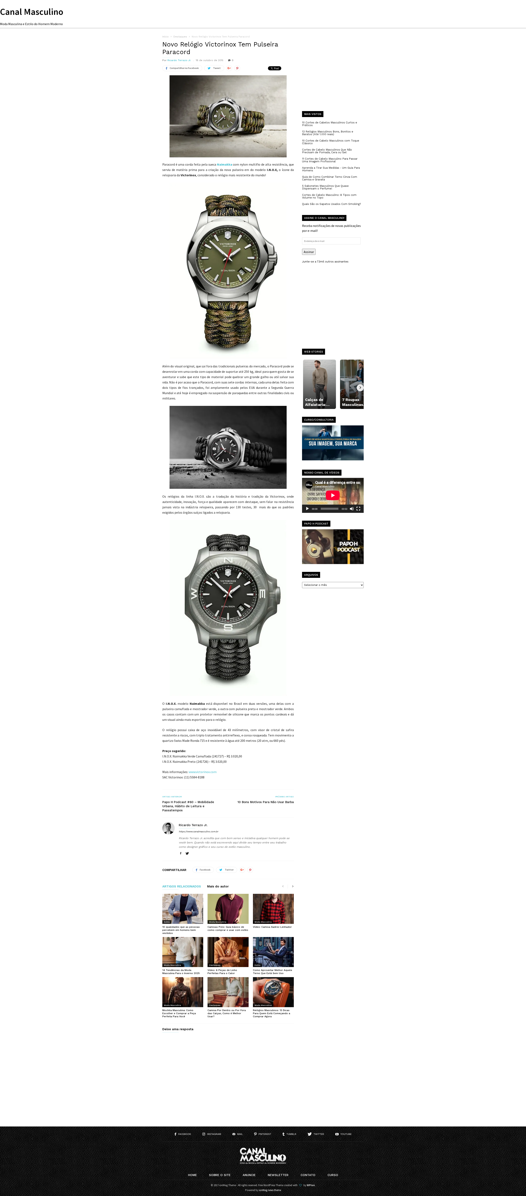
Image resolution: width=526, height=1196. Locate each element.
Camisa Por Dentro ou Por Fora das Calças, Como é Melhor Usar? (227, 1013)
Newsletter (278, 1175)
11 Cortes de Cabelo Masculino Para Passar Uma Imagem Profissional (330, 160)
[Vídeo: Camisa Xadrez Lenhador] (273, 909)
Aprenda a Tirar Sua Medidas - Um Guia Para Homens (331, 169)
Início (165, 36)
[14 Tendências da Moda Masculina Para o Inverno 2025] (182, 952)
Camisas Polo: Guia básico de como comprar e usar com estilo (228, 928)
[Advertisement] (333, 76)
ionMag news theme (270, 1190)
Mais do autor (218, 886)
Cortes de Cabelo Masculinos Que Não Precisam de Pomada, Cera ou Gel (327, 151)
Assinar (309, 252)
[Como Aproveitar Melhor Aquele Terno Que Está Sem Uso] (273, 952)
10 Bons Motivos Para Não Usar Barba (266, 802)
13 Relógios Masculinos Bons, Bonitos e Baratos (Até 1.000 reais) (327, 133)
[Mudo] (352, 509)
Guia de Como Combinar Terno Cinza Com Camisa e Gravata (329, 178)
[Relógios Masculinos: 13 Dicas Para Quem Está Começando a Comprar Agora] (273, 992)
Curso (333, 1175)
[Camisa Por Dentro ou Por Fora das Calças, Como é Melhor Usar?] (228, 992)
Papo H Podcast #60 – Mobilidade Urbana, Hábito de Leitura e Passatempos (188, 806)
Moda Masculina (217, 922)
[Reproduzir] (307, 509)
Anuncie (249, 1175)
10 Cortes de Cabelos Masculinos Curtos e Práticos (329, 124)
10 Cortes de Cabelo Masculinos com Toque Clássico (330, 142)
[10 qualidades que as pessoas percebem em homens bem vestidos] (182, 909)
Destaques (214, 965)
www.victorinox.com (203, 772)
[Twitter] (187, 853)
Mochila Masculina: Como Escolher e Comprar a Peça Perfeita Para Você (179, 1013)
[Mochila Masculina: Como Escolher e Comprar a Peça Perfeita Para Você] (182, 992)
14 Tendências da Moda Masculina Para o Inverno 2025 (181, 972)
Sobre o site (220, 1175)
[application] (333, 495)
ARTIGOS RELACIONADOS (181, 886)
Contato (308, 1175)
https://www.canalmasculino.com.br (198, 831)
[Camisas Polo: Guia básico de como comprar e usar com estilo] (228, 909)
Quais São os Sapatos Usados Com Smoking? (331, 204)
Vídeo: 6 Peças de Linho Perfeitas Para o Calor (222, 972)
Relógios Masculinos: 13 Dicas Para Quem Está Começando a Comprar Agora (271, 1013)
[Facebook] (180, 853)
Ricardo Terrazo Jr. (179, 60)
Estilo (167, 922)
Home (192, 1175)
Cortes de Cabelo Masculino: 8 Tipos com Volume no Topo (329, 196)
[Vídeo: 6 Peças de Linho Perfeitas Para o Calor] (228, 952)
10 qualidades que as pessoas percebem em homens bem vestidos (181, 930)
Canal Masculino (31, 11)
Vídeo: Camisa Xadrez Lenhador (272, 926)
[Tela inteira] (358, 509)
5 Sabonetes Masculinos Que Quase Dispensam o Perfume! (325, 187)
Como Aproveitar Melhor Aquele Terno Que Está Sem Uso (272, 972)
